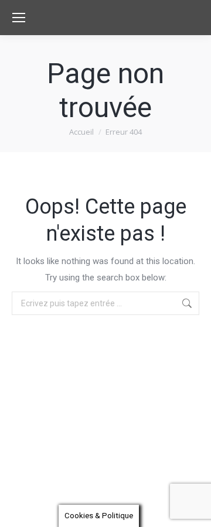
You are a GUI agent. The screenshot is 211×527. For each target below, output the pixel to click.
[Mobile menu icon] (19, 18)
